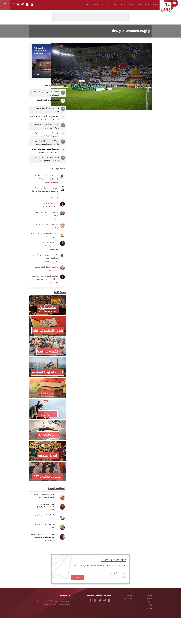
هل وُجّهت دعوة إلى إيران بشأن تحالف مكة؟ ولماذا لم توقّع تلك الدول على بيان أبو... (45, 191)
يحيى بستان (54, 197)
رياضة (131, 4)
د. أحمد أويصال (53, 270)
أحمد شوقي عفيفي (52, 181)
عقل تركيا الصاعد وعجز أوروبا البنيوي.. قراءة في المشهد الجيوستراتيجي (46, 142)
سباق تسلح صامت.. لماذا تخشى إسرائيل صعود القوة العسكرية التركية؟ (45, 150)
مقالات (115, 4)
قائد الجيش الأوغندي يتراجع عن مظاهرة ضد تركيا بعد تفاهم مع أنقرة (46, 158)
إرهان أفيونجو (54, 218)
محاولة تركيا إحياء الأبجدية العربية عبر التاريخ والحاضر (44, 109)
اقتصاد (147, 4)
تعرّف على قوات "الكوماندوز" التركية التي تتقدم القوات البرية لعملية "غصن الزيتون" (43, 537)
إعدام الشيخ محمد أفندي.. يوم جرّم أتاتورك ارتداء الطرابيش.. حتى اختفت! (44, 118)
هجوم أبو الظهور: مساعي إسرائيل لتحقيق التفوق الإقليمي (47, 244)
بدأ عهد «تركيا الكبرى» (51, 203)
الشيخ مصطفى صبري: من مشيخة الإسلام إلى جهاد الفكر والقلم (47, 177)
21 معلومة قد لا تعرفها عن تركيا (44, 514)
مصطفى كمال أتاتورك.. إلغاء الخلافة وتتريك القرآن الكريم (46, 126)
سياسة (155, 4)
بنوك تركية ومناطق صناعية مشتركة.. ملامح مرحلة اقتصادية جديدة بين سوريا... (45, 134)
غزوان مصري (54, 282)
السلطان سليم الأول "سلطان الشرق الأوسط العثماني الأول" (43, 496)
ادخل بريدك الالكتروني (118, 572)
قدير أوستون (54, 249)
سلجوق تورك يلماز (52, 236)
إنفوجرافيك (105, 4)
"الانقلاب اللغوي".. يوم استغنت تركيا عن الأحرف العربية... (45, 93)
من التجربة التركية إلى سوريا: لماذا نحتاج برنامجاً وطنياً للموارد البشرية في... (45, 277)
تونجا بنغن (55, 227)
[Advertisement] (111, 125)
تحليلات (138, 4)
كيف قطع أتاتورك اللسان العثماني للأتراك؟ (47, 101)
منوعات (95, 4)
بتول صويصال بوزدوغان (50, 206)
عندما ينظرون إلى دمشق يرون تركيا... (46, 224)
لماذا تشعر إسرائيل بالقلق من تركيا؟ (46, 267)
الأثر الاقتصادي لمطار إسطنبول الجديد (44, 526)
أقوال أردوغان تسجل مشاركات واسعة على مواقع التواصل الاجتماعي (45, 507)
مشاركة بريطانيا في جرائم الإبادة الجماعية (45, 233)
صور (87, 4)
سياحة (123, 4)
